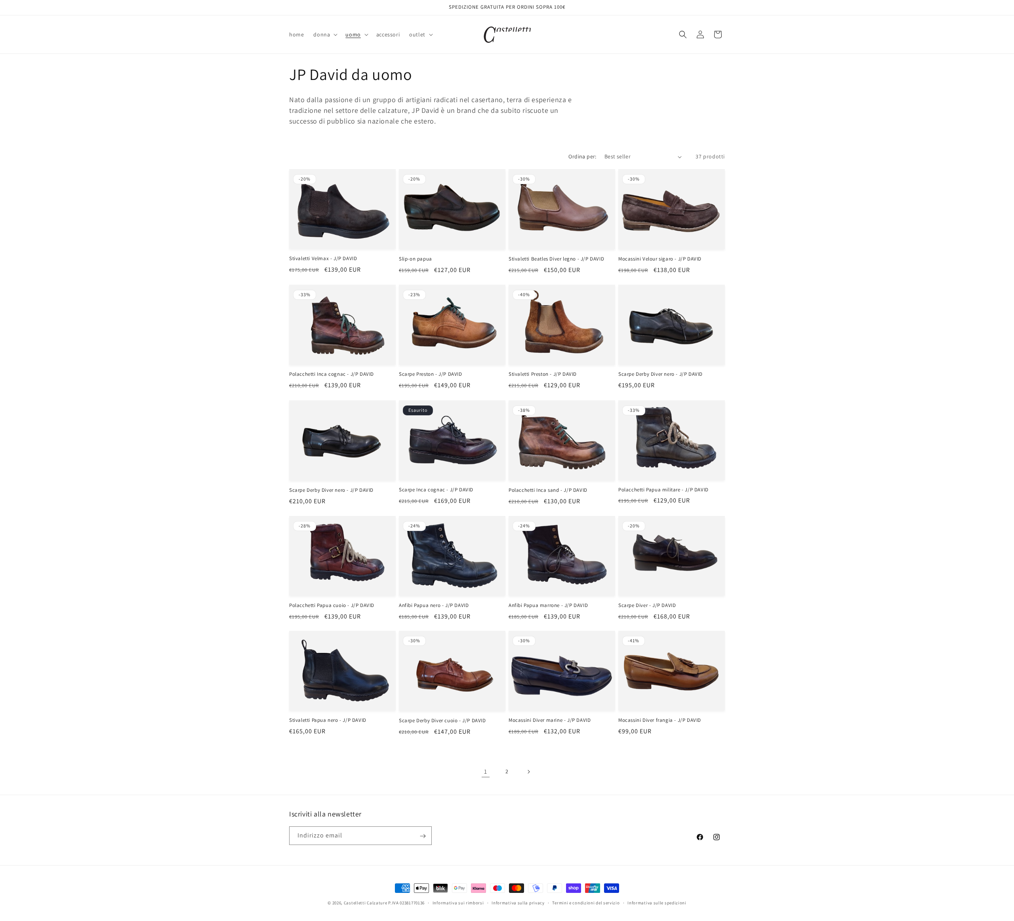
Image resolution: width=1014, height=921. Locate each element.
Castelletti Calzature (365, 903)
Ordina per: (582, 156)
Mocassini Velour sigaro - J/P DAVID (659, 259)
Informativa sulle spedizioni (656, 902)
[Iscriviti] (422, 836)
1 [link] (485, 771)
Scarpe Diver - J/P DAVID (647, 605)
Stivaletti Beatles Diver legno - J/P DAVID (556, 259)
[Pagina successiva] (528, 771)
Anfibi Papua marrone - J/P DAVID (548, 605)
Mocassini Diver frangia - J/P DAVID (659, 720)
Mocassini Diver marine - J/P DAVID (550, 720)
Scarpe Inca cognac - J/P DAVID (436, 490)
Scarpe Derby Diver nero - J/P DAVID (660, 374)
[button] (325, 34)
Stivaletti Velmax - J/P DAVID (323, 258)
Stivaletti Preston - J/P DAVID (543, 374)
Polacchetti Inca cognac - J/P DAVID (331, 374)
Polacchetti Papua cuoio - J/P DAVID (331, 605)
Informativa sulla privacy (518, 902)
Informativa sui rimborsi (458, 902)
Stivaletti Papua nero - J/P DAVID (327, 720)
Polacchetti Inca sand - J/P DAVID (548, 490)
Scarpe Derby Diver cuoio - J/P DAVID (442, 720)
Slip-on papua (415, 259)
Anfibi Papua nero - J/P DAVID (434, 605)
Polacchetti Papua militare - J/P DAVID (663, 490)
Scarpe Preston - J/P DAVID (430, 374)
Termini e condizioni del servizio (585, 902)
